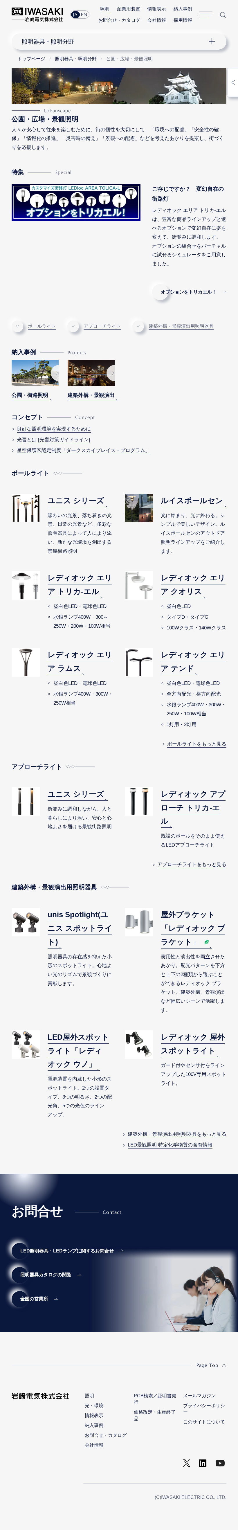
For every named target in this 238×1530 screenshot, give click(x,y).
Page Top (207, 1365)
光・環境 (94, 1405)
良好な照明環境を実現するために (54, 429)
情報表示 (156, 8)
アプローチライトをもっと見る (191, 864)
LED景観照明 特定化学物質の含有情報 (170, 1145)
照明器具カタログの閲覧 (45, 1274)
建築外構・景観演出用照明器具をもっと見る (177, 1134)
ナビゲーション (114, 41)
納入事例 (183, 8)
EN (84, 14)
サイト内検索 (223, 15)
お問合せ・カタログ (119, 20)
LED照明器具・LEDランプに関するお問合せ (67, 1250)
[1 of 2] (35, 373)
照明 (104, 8)
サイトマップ (205, 15)
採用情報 (183, 20)
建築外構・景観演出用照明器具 (181, 326)
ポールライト (42, 326)
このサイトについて (204, 1421)
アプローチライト (102, 326)
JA (75, 14)
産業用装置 (128, 8)
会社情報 (156, 20)
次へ (55, 373)
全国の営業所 (34, 1298)
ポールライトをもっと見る (196, 744)
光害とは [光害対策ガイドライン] (53, 439)
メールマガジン (199, 1395)
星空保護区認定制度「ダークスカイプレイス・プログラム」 (83, 450)
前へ (16, 373)
